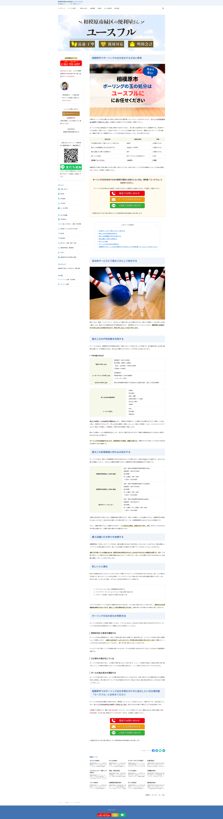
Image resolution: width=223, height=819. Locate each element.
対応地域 (116, 8)
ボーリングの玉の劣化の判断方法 (109, 244)
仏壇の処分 (150, 761)
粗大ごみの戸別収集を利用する (108, 233)
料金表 (99, 8)
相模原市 (148, 795)
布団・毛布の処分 (114, 771)
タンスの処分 (132, 783)
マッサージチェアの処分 (135, 761)
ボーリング (154, 795)
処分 (163, 795)
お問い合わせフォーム (71, 113)
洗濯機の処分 (151, 771)
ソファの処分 (94, 783)
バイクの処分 (132, 771)
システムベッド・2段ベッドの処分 (98, 772)
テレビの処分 (113, 761)
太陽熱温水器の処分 (115, 783)
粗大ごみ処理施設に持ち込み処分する (110, 236)
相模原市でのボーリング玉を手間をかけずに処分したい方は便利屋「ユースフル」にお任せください (128, 247)
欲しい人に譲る (103, 241)
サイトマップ (111, 810)
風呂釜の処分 (151, 783)
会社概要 (92, 8)
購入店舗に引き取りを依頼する (108, 239)
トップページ (61, 8)
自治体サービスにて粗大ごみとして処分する (112, 231)
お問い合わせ (83, 8)
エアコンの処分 (94, 761)
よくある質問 (107, 8)
